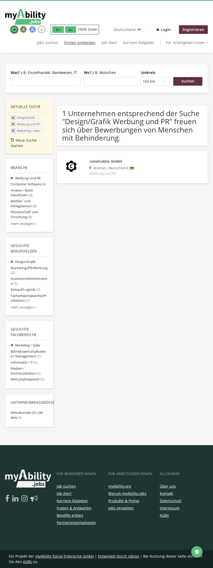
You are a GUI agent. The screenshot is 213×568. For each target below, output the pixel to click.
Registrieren (193, 29)
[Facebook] (8, 499)
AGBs (164, 515)
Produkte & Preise (123, 500)
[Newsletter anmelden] (34, 499)
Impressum (169, 508)
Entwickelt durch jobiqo (118, 556)
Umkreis (148, 72)
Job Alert (109, 42)
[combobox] (46, 81)
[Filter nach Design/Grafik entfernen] (13, 262)
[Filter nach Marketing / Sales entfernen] (13, 345)
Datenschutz (171, 500)
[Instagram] (25, 499)
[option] (14, 29)
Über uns (168, 486)
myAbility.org (119, 486)
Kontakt (166, 493)
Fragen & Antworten (74, 508)
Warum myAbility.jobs (127, 493)
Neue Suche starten (24, 143)
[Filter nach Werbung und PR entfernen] (13, 178)
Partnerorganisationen (76, 522)
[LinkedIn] (16, 499)
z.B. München (100, 72)
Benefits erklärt (70, 515)
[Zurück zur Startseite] (25, 17)
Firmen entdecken (80, 42)
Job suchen (66, 486)
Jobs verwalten (121, 508)
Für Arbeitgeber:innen (185, 42)
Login (166, 29)
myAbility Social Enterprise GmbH (64, 556)
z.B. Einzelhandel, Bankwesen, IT (44, 72)
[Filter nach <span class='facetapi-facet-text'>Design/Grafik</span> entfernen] (13, 118)
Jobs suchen (47, 42)
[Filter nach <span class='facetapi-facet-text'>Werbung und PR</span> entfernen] (13, 124)
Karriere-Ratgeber (138, 42)
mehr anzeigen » (23, 224)
